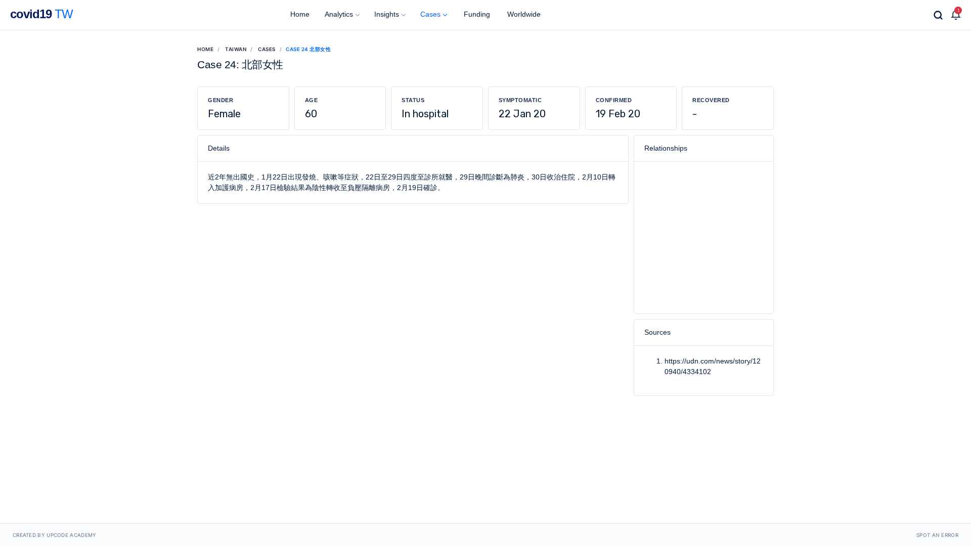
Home (299, 14)
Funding (476, 14)
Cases (430, 14)
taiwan (235, 49)
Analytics (339, 14)
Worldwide (523, 14)
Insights (386, 14)
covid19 (41, 14)
